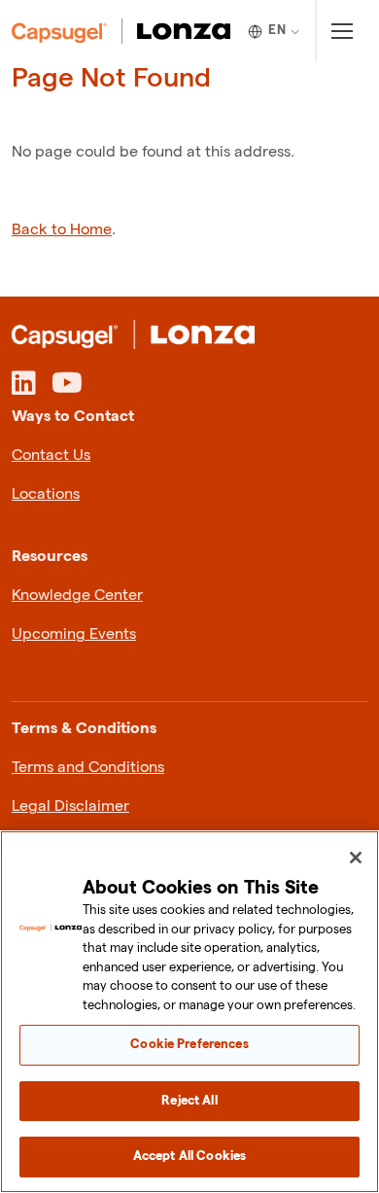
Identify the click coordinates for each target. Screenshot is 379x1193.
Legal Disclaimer (70, 806)
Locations (46, 494)
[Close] (355, 857)
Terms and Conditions (88, 767)
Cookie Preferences (189, 1044)
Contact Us (51, 455)
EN (277, 30)
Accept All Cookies (189, 1156)
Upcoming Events (74, 634)
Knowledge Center (77, 595)
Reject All (189, 1100)
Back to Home (62, 230)
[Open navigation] (341, 31)
